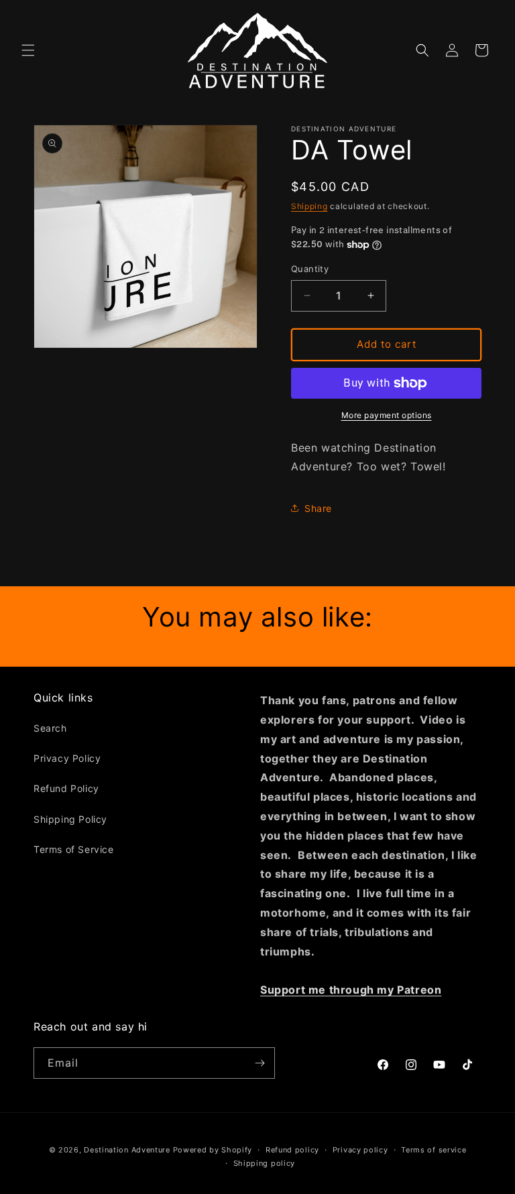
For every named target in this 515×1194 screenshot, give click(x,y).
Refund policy (292, 1149)
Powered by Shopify (213, 1149)
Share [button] (318, 508)
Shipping (309, 206)
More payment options (386, 415)
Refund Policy (66, 788)
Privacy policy (360, 1149)
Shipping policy (264, 1163)
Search (50, 728)
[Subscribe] (259, 1063)
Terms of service (433, 1149)
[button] (28, 50)
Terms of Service (74, 849)
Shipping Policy (70, 819)
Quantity (310, 268)
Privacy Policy (67, 758)
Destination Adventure (127, 1149)
